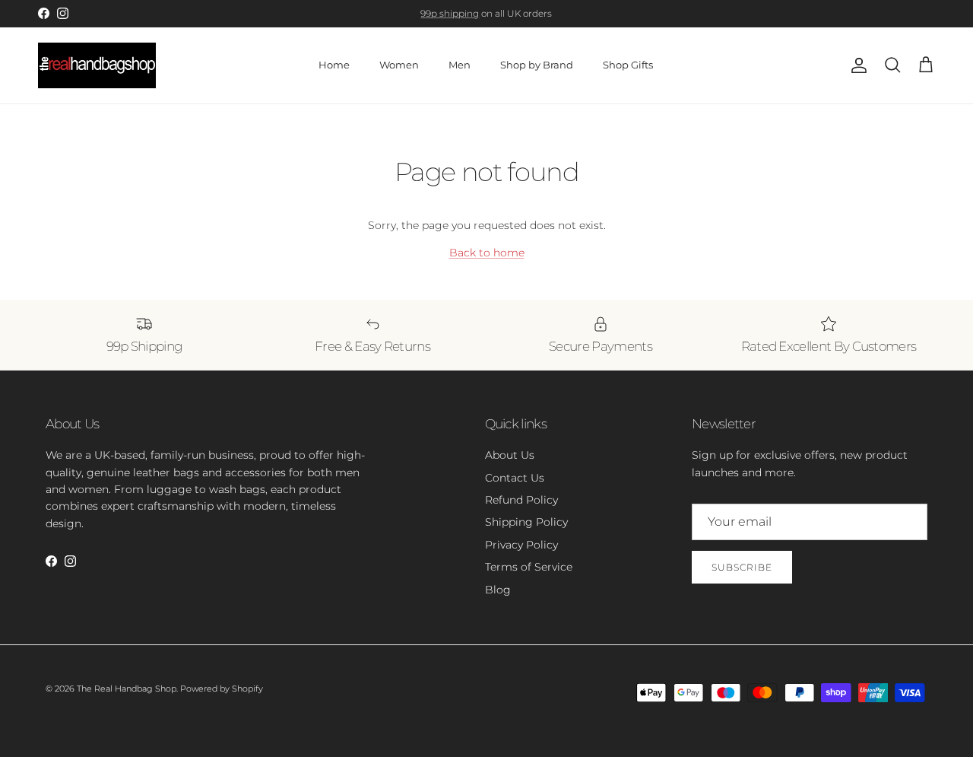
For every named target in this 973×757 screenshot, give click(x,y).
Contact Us (514, 478)
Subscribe (742, 567)
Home (334, 65)
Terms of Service (528, 567)
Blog (498, 589)
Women (399, 65)
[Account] (856, 65)
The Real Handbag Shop (126, 688)
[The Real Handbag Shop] (97, 65)
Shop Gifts (628, 65)
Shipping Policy (526, 522)
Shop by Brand (536, 65)
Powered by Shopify (221, 688)
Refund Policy (521, 500)
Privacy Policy (521, 545)
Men (459, 65)
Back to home (487, 252)
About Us (509, 455)
